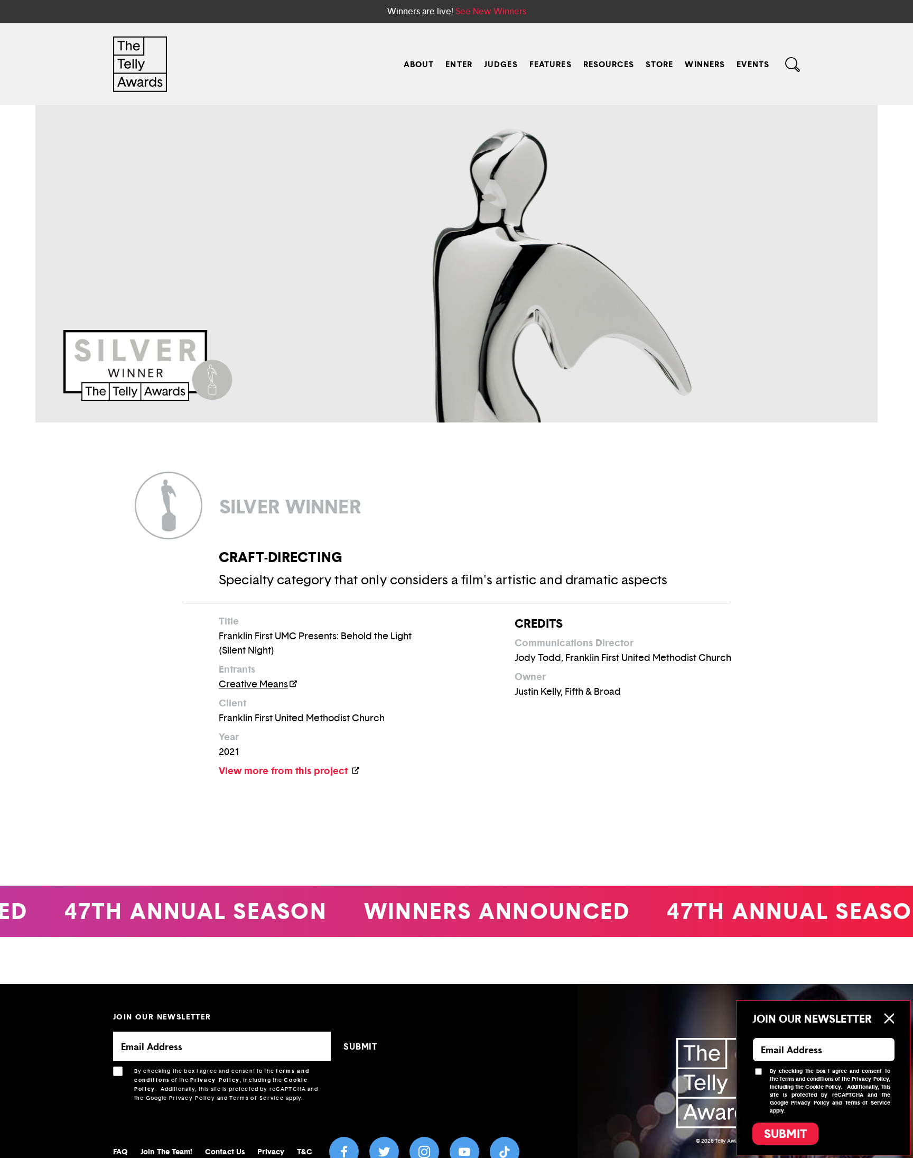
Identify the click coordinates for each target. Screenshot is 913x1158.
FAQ (120, 1151)
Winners (705, 64)
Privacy (271, 1151)
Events (753, 64)
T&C (304, 1151)
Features (550, 64)
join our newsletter (162, 1017)
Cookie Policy (823, 1086)
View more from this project (284, 770)
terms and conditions (806, 1079)
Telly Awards (730, 1140)
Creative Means (253, 684)
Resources (608, 64)
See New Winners (490, 11)
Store (660, 64)
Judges (501, 64)
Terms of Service (256, 1098)
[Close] (888, 1018)
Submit (785, 1134)
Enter (458, 64)
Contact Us (225, 1151)
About (419, 64)
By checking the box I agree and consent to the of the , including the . (226, 1084)
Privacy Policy (215, 1080)
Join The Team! (166, 1151)
